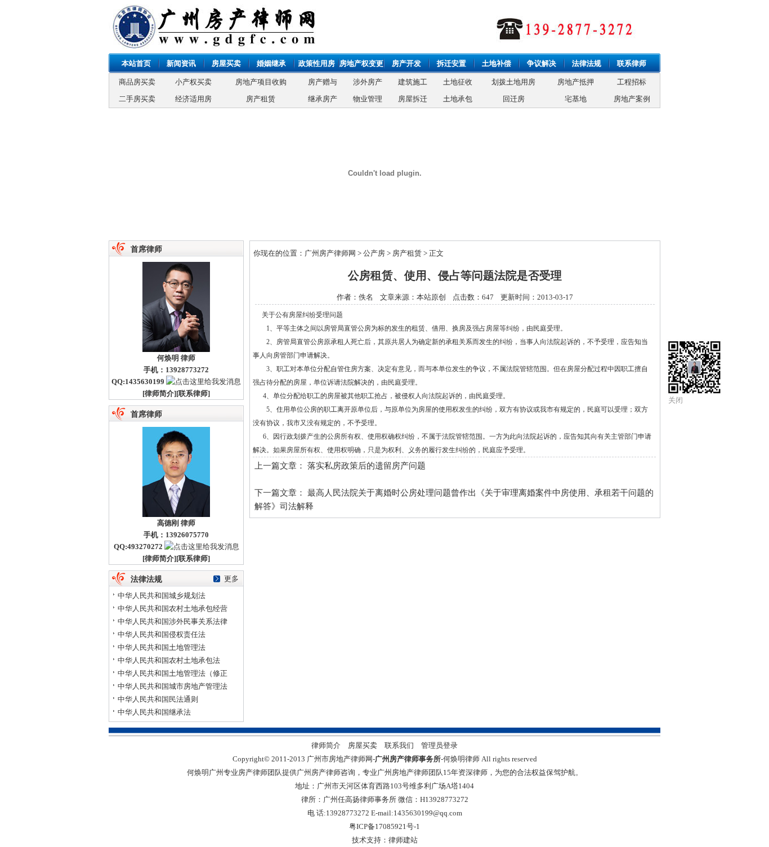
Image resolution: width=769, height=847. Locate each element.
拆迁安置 (451, 63)
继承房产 (322, 99)
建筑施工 (412, 82)
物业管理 (367, 99)
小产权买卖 (193, 82)
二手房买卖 (137, 99)
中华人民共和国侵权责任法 (161, 634)
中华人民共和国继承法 (154, 712)
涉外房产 (367, 82)
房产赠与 (322, 82)
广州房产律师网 (330, 253)
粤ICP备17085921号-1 (384, 826)
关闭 (675, 400)
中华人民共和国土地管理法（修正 (172, 673)
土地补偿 (496, 63)
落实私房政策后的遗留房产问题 (366, 465)
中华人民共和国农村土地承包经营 (172, 608)
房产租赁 (260, 99)
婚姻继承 (271, 63)
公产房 (374, 253)
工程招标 (631, 82)
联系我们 (399, 745)
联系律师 (631, 63)
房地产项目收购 (261, 82)
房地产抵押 (575, 82)
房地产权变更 (361, 63)
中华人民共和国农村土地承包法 (169, 660)
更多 (231, 578)
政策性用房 (316, 63)
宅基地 (576, 99)
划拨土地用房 (513, 82)
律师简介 (159, 393)
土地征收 (457, 82)
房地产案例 (632, 99)
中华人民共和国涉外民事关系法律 (172, 621)
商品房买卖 (137, 82)
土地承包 (457, 99)
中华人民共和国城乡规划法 (161, 595)
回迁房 (514, 99)
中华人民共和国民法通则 (158, 699)
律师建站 (403, 840)
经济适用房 (193, 99)
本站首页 (136, 63)
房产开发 (406, 63)
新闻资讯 (181, 63)
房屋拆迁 (412, 99)
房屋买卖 (226, 63)
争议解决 (541, 63)
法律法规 (586, 63)
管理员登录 (439, 745)
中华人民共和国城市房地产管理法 (172, 686)
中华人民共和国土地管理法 (161, 647)
